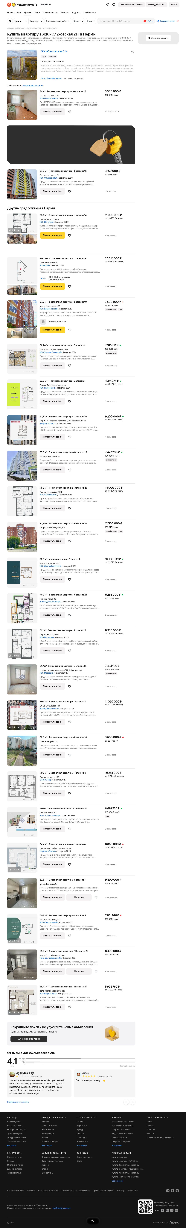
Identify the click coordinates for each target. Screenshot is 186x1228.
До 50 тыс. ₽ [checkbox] (37, 148)
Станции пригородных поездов (56, 1157)
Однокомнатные (14, 1157)
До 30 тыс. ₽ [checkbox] (19, 148)
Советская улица (47, 263)
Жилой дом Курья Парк (50, 602)
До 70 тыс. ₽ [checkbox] (55, 148)
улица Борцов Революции (51, 349)
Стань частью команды (48, 1191)
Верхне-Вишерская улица (51, 385)
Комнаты (151, 1129)
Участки (150, 1133)
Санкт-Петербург (50, 1126)
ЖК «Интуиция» (47, 222)
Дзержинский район (121, 1129)
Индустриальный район (122, 1133)
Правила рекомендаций (103, 1191)
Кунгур (80, 1129)
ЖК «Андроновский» (49, 922)
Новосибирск (48, 1129)
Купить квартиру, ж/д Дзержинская (127, 1169)
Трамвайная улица (15, 1133)
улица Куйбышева (48, 706)
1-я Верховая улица (48, 456)
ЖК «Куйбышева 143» (49, 708)
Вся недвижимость (15, 1191)
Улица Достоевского (16, 1141)
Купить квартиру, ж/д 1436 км (125, 1161)
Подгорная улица (47, 777)
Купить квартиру (119, 1157)
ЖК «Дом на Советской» (51, 566)
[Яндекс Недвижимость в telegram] (177, 1190)
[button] (113, 4)
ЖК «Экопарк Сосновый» (51, 352)
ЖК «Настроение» (48, 388)
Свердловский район (121, 1141)
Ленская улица (46, 599)
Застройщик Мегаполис (51, 78)
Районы (45, 1165)
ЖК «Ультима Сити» (48, 495)
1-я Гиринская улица (48, 920)
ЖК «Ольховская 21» (49, 98)
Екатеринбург (48, 1133)
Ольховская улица (48, 95)
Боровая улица (13, 1122)
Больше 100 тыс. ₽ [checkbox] (22, 156)
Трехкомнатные (14, 1173)
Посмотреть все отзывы (18, 1102)
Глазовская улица (47, 741)
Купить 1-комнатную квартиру (125, 1177)
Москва (45, 1122)
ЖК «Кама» (45, 265)
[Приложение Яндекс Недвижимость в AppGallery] (171, 1210)
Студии (10, 1161)
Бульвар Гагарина (15, 1126)
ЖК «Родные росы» (48, 994)
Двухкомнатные (14, 1169)
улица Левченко (47, 884)
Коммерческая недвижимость (160, 1137)
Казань (45, 1137)
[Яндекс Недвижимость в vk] (168, 1190)
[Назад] (126, 1102)
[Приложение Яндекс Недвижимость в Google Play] (167, 1210)
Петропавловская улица (50, 528)
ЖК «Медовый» (47, 673)
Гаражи (150, 1126)
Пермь (43, 219)
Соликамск (82, 1137)
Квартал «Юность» (48, 423)
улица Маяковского (48, 306)
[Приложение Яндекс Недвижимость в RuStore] (176, 1210)
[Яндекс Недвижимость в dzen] (172, 1190)
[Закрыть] (178, 21)
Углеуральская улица (16, 1137)
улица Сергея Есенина (50, 955)
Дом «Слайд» (46, 780)
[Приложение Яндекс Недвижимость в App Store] (162, 1210)
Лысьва (80, 1133)
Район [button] (150, 21)
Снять (79, 1161)
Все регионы (47, 1173)
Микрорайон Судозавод (122, 1126)
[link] (174, 4)
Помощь (121, 1191)
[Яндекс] (174, 1222)
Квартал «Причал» (48, 851)
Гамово (80, 1122)
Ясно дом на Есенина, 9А (51, 958)
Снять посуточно (84, 1157)
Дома (149, 1122)
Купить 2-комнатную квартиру (125, 1165)
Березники (82, 1126)
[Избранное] (107, 4)
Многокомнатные (15, 1165)
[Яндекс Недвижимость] (22, 5)
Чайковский (82, 1141)
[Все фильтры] (10, 21)
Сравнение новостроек (52, 1161)
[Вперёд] (132, 1102)
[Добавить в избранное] (132, 52)
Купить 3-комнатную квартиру (125, 1173)
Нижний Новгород (50, 1141)
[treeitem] (14, 12)
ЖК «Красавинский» (49, 309)
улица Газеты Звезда (49, 563)
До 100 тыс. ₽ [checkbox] (74, 148)
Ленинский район (119, 1137)
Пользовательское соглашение (76, 1191)
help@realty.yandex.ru (61, 1208)
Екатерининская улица (17, 1129)
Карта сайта (133, 1191)
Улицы (45, 1169)
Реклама (31, 1191)
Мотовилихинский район (123, 1122)
